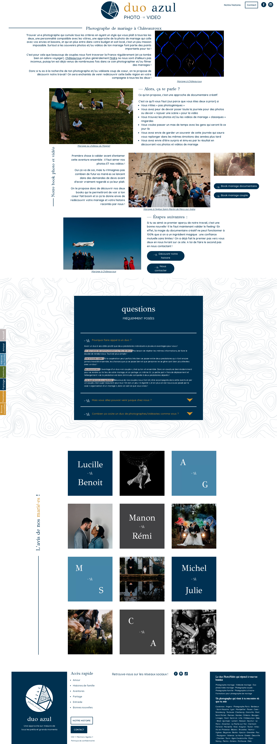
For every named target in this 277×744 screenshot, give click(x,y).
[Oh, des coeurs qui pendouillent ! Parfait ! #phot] (171, 694)
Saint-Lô (233, 718)
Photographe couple (243, 687)
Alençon (242, 721)
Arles (256, 726)
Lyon (232, 709)
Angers (229, 706)
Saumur (250, 721)
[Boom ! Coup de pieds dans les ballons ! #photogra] (171, 720)
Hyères (219, 732)
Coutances (220, 706)
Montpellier (241, 709)
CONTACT (79, 729)
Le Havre (239, 735)
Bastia (235, 732)
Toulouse (230, 712)
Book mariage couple (234, 195)
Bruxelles (243, 729)
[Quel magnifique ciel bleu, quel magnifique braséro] (128, 720)
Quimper (226, 721)
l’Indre (113, 58)
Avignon (242, 726)
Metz (250, 741)
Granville (250, 712)
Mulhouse (242, 741)
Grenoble (250, 732)
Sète (257, 718)
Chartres (220, 738)
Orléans (246, 715)
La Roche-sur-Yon (239, 724)
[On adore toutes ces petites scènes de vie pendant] (128, 694)
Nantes (239, 715)
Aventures (78, 691)
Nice (235, 726)
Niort (226, 718)
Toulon (250, 726)
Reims (225, 741)
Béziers (234, 729)
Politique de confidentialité (83, 740)
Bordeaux (255, 706)
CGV (73, 737)
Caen (256, 709)
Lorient (234, 721)
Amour (76, 680)
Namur (251, 729)
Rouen (250, 709)
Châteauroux (249, 718)
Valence (230, 735)
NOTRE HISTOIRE (82, 720)
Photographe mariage (225, 685)
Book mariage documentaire (239, 185)
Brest (219, 721)
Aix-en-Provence (223, 729)
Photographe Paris (241, 706)
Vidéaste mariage (243, 685)
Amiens (233, 741)
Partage (77, 696)
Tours (228, 738)
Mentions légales (84, 737)
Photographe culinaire (244, 690)
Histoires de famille (84, 685)
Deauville (256, 735)
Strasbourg (220, 712)
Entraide (77, 702)
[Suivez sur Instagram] (271, 6)
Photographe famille (224, 690)
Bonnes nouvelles (83, 707)
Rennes (231, 715)
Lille (240, 718)
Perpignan (221, 735)
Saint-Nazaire (223, 709)
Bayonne (227, 732)
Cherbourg (239, 712)
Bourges (255, 715)
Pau (257, 732)
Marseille (228, 726)
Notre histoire (232, 5)
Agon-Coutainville (239, 738)
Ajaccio (242, 732)
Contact (251, 5)
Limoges (219, 718)
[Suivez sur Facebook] (264, 6)
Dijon (250, 738)
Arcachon (226, 724)
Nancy (218, 741)
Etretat (247, 735)
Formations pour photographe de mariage (234, 693)
